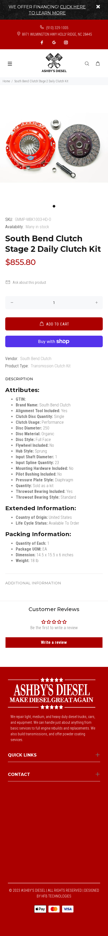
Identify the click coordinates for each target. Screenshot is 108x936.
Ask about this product (29, 282)
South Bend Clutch (35, 358)
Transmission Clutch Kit (51, 365)
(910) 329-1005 (56, 28)
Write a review (54, 642)
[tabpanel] (54, 148)
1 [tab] (54, 206)
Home (6, 81)
